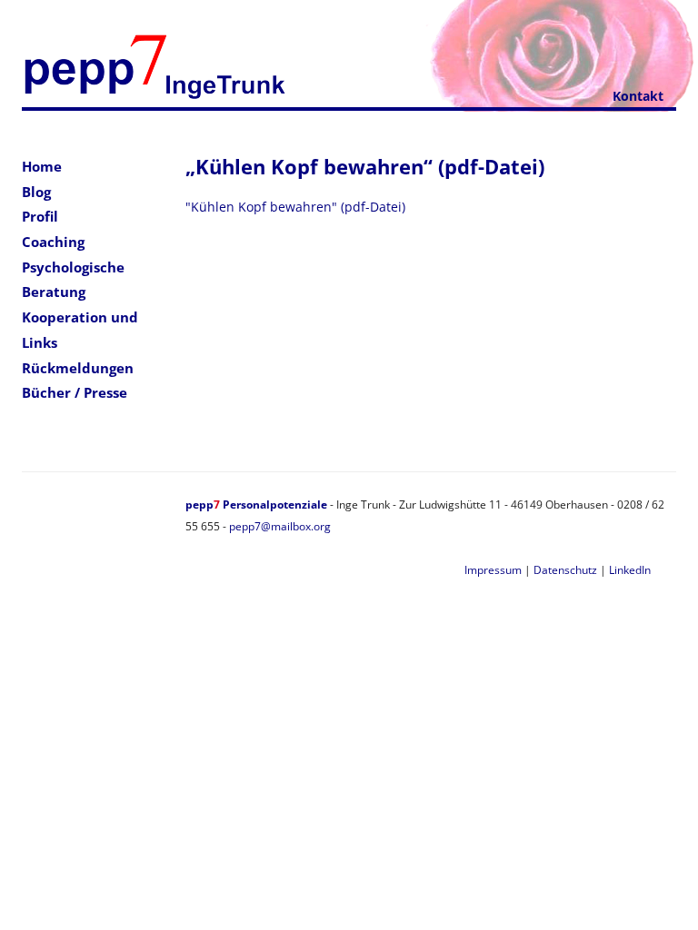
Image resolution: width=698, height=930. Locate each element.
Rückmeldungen (78, 368)
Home (42, 166)
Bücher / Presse (74, 392)
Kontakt (638, 95)
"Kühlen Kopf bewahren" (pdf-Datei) (295, 206)
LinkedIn (630, 570)
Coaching (53, 241)
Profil (40, 216)
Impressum (493, 570)
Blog (36, 192)
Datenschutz (565, 570)
